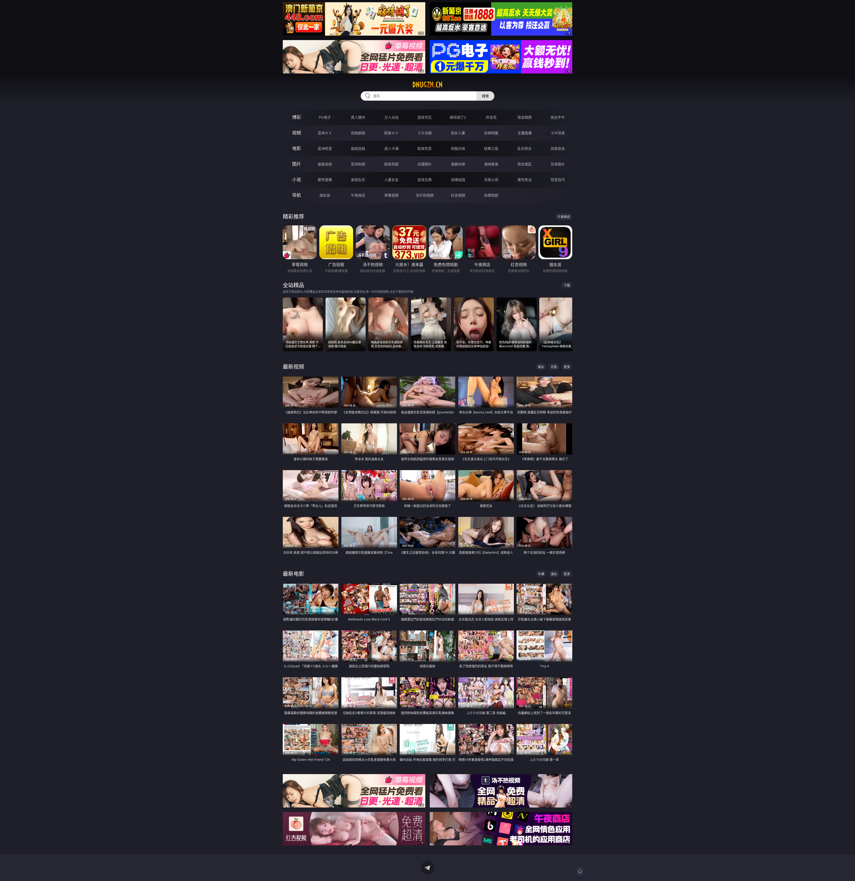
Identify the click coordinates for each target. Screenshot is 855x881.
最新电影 (293, 573)
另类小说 (491, 179)
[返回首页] (579, 871)
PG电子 (325, 117)
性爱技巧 (558, 179)
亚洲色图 (358, 164)
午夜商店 (358, 195)
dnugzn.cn (427, 84)
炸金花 (491, 117)
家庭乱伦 (358, 179)
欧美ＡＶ (391, 133)
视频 (296, 133)
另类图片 (558, 164)
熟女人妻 (458, 133)
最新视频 (293, 366)
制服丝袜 (458, 148)
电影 (296, 148)
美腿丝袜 (458, 164)
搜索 (485, 96)
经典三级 (491, 148)
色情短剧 (491, 195)
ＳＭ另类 (558, 133)
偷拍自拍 (358, 148)
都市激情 (325, 179)
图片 (296, 164)
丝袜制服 (491, 133)
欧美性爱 (424, 148)
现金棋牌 (524, 117)
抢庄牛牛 (558, 117)
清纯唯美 (491, 164)
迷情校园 (458, 179)
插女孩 (325, 195)
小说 (296, 180)
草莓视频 (391, 195)
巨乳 (554, 367)
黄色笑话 (524, 179)
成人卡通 (391, 148)
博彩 (296, 117)
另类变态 (558, 148)
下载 (567, 285)
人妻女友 (391, 179)
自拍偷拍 (358, 133)
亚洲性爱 (325, 148)
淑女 (554, 574)
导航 (296, 195)
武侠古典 (424, 179)
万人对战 (391, 117)
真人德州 (358, 117)
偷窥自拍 (325, 164)
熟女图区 (524, 164)
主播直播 (524, 133)
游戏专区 (424, 117)
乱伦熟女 (524, 148)
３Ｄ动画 (424, 133)
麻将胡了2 (458, 117)
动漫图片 (424, 164)
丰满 (541, 574)
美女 (541, 367)
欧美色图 (391, 164)
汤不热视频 (425, 195)
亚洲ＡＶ (325, 133)
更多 (567, 367)
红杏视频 (458, 195)
